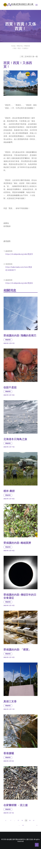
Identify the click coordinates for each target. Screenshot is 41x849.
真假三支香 (10, 701)
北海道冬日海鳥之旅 (15, 439)
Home (13, 46)
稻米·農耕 (9, 491)
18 (22, 820)
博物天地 (20, 46)
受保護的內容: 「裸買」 (17, 649)
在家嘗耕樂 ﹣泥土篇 (15, 805)
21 (33, 820)
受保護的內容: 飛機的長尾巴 (19, 335)
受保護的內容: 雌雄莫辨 (17, 542)
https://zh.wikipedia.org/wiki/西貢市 (19, 254)
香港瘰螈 (8, 753)
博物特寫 (27, 46)
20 (30, 820)
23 (23, 825)
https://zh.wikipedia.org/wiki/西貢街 (19, 283)
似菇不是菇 (10, 387)
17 (18, 820)
